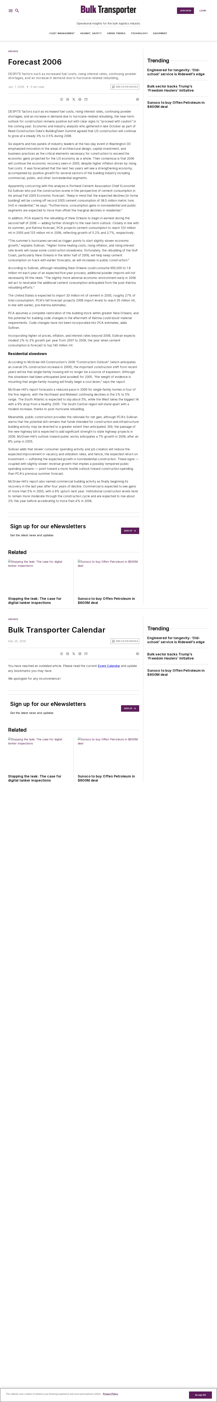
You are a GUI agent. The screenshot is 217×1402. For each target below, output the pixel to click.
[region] (108, 1395)
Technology (139, 33)
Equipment (160, 33)
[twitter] (73, 99)
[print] (137, 99)
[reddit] (80, 99)
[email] (86, 99)
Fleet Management (62, 33)
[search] (17, 10)
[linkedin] (67, 99)
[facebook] (61, 99)
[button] (10, 10)
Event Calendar (109, 666)
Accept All (200, 1395)
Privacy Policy (110, 1394)
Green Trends (116, 33)
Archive (13, 51)
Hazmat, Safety (91, 33)
